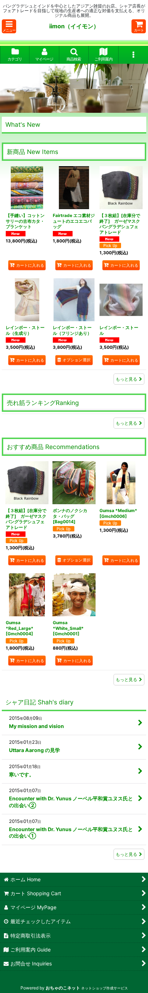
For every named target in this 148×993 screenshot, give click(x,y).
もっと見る (126, 379)
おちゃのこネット (63, 987)
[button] (9, 26)
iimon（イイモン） (74, 26)
